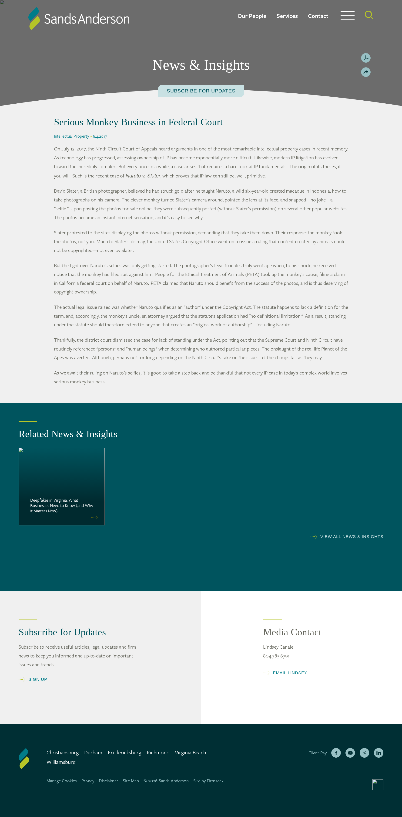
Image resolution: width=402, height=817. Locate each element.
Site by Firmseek (208, 781)
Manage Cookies (62, 781)
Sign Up (37, 679)
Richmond (158, 752)
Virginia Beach (190, 752)
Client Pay (317, 753)
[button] (366, 72)
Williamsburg (61, 762)
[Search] (369, 15)
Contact (318, 16)
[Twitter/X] (364, 753)
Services (287, 16)
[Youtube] (350, 753)
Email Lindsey (290, 673)
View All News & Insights (351, 536)
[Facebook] (336, 753)
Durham (93, 752)
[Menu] (347, 16)
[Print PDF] (366, 58)
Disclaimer (108, 781)
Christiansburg (63, 752)
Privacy (87, 781)
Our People (252, 16)
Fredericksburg (124, 752)
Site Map (131, 781)
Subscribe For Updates (201, 90)
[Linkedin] (378, 753)
